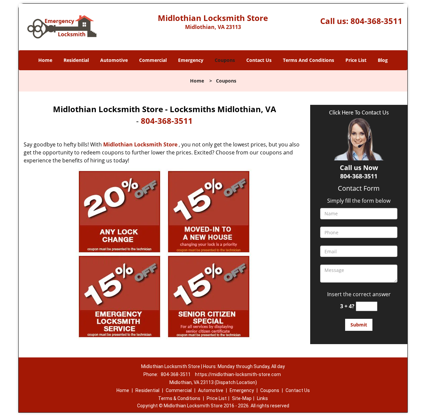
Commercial (153, 60)
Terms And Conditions (308, 60)
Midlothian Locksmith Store (140, 144)
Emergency (190, 60)
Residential (76, 60)
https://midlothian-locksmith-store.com (238, 374)
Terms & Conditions (179, 398)
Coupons (225, 60)
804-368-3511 (376, 20)
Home (45, 60)
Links (262, 398)
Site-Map (242, 398)
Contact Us (259, 60)
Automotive (114, 60)
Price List (355, 60)
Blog (383, 60)
